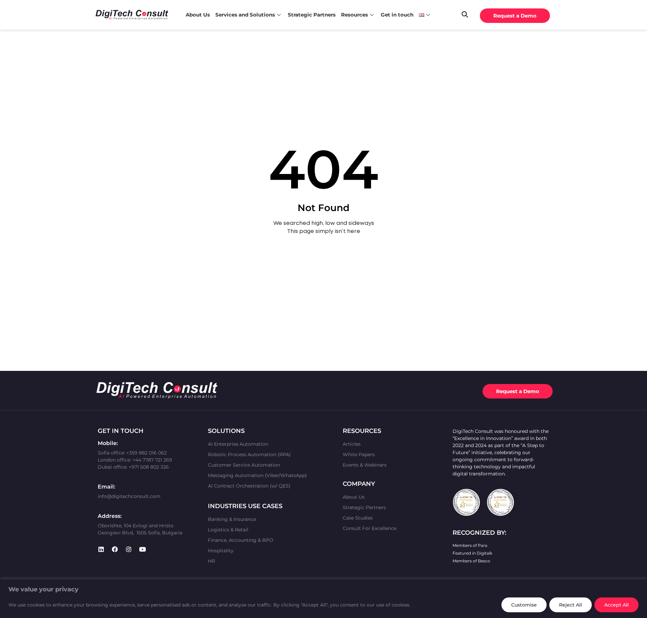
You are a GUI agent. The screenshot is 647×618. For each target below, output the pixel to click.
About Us (198, 14)
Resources (354, 14)
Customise (524, 605)
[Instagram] (129, 549)
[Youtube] (142, 549)
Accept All (616, 605)
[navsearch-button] (464, 14)
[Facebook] (115, 549)
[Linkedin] (101, 549)
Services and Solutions (245, 14)
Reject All (570, 605)
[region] (323, 598)
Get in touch (397, 14)
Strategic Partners (312, 14)
